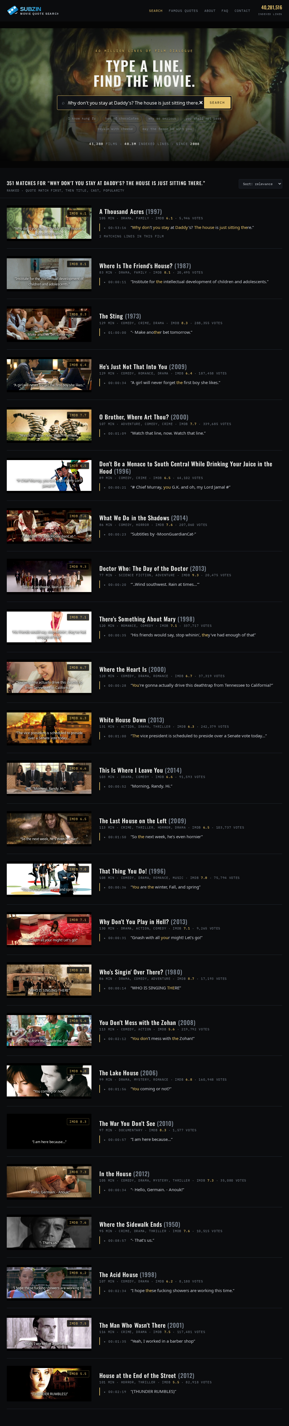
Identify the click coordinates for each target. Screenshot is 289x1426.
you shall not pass (203, 118)
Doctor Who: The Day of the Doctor (152, 568)
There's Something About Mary (147, 618)
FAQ (225, 10)
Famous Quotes (183, 10)
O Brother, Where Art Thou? (144, 416)
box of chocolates (122, 118)
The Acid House (128, 1274)
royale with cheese (115, 129)
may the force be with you (167, 129)
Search (156, 10)
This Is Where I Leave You (140, 770)
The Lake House (128, 1072)
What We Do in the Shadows (143, 517)
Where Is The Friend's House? (145, 265)
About (210, 10)
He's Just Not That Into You (143, 366)
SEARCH (217, 102)
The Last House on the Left (142, 820)
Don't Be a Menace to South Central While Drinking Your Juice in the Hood (185, 467)
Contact (242, 10)
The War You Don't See (136, 1123)
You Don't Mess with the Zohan (147, 1022)
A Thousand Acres (130, 211)
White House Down (131, 719)
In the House (124, 1173)
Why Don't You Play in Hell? (143, 921)
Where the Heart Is (132, 669)
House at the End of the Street (146, 1375)
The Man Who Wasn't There (141, 1325)
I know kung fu (82, 118)
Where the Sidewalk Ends (140, 1224)
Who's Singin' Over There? (140, 971)
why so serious (162, 118)
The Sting (120, 315)
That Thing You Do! (132, 870)
